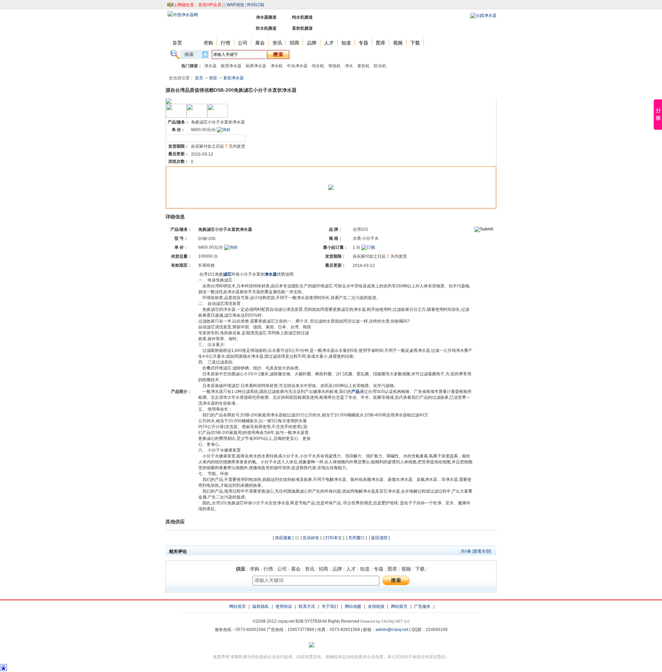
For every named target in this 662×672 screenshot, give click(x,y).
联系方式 (307, 606)
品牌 (312, 43)
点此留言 (194, 138)
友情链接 (376, 606)
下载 (415, 43)
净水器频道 (266, 17)
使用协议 (283, 606)
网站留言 (399, 606)
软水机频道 (266, 28)
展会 (260, 43)
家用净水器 (231, 65)
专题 (363, 43)
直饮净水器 (233, 78)
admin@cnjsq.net (391, 629)
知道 (346, 43)
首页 (177, 43)
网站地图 (353, 606)
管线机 (334, 65)
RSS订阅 (255, 4)
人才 (329, 43)
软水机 (380, 65)
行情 (225, 43)
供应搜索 (283, 537)
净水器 (210, 65)
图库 (380, 43)
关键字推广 (341, 54)
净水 (349, 65)
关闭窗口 (356, 537)
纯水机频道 (302, 17)
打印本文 (333, 537)
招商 (294, 43)
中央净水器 (297, 65)
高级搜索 (305, 54)
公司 (243, 43)
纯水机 (318, 65)
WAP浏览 (235, 4)
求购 (208, 43)
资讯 (277, 43)
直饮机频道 (302, 28)
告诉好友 (311, 537)
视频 (398, 43)
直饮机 (363, 65)
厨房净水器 (255, 65)
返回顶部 (379, 537)
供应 (191, 43)
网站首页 (237, 606)
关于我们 (330, 606)
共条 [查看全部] (476, 551)
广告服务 (422, 606)
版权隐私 (260, 606)
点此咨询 (176, 138)
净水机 (276, 65)
